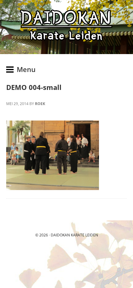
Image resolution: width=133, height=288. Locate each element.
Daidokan (60, 235)
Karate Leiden (84, 235)
